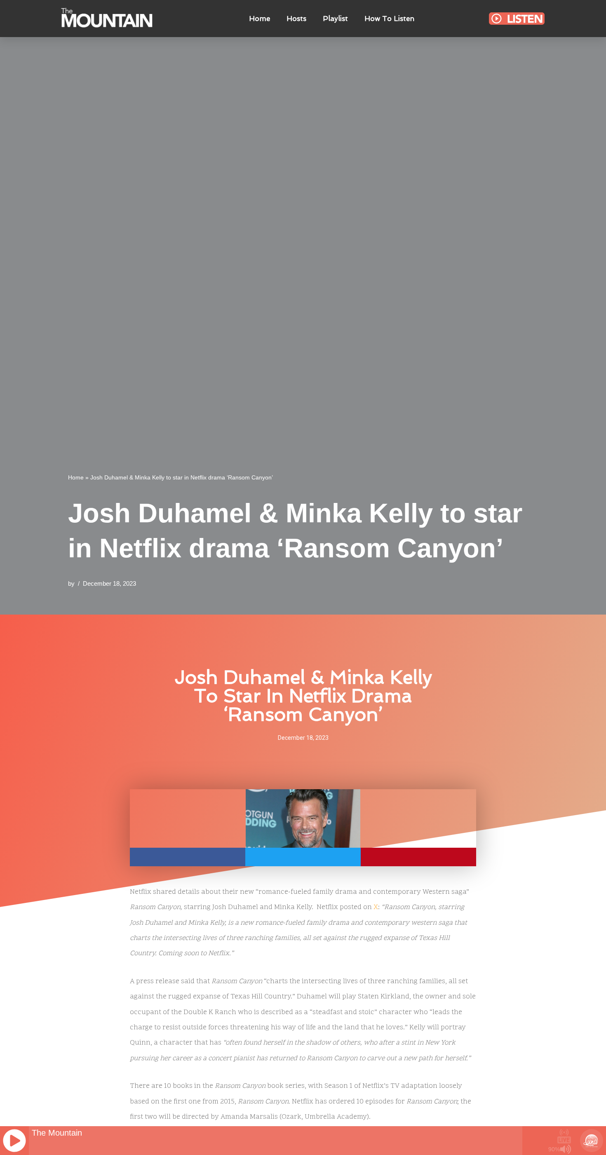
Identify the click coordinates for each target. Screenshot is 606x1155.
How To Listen (389, 18)
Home (259, 18)
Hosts (296, 18)
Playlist (335, 18)
